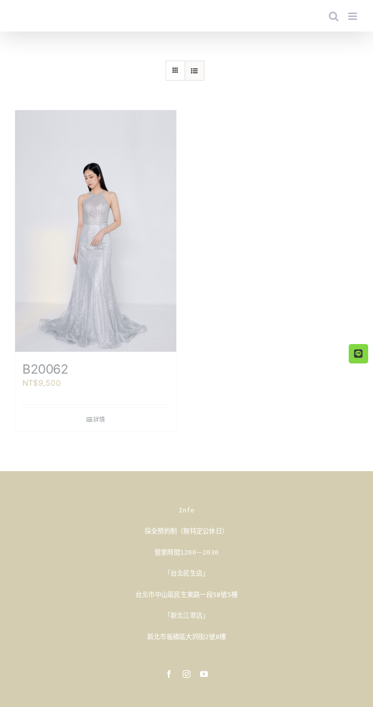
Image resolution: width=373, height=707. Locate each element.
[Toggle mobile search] (334, 16)
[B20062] (95, 231)
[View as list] (194, 70)
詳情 (99, 419)
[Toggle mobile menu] (353, 16)
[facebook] (169, 674)
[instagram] (186, 674)
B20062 (45, 369)
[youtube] (204, 674)
